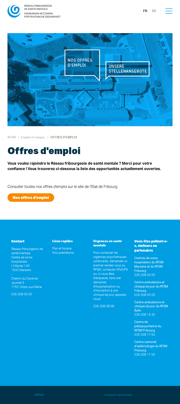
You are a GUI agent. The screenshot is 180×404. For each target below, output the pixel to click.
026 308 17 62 (144, 334)
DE (154, 11)
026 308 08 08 (103, 306)
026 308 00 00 (21, 294)
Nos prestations (63, 252)
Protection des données (119, 395)
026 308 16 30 (144, 314)
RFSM (12, 137)
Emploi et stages (33, 137)
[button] (169, 11)
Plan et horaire (61, 248)
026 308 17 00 (144, 354)
